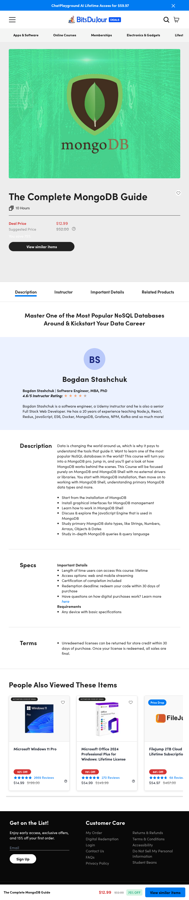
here (65, 601)
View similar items (42, 246)
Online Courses (64, 35)
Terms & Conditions (149, 838)
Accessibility (143, 844)
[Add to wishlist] (178, 193)
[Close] (173, 5)
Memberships (101, 35)
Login (90, 844)
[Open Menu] (13, 19)
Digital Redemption (102, 838)
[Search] (166, 19)
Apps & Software (25, 35)
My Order (94, 832)
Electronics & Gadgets (143, 35)
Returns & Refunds (148, 832)
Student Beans (145, 862)
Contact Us (95, 850)
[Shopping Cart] (176, 19)
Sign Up (23, 858)
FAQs (90, 857)
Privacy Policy (97, 863)
